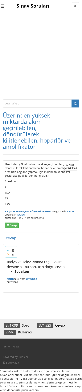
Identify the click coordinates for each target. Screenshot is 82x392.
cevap (13, 225)
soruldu (21, 214)
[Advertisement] (41, 55)
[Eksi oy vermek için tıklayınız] (8, 254)
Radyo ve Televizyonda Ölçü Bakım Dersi (28, 211)
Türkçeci (23, 357)
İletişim (6, 346)
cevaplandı (31, 278)
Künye (16, 346)
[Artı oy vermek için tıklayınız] (8, 250)
